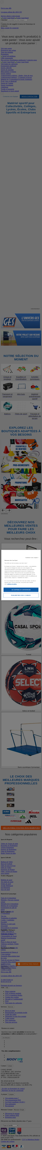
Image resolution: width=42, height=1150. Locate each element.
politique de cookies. (12, 584)
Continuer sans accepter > (32, 557)
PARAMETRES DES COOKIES (21, 595)
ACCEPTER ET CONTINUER (21, 589)
